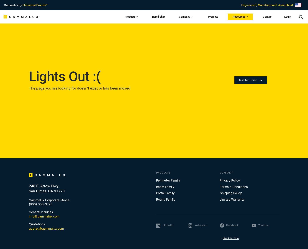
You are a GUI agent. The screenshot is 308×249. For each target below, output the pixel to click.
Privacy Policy (230, 180)
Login (287, 16)
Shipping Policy (231, 193)
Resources (239, 16)
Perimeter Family (168, 180)
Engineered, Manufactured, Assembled (267, 5)
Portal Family (165, 193)
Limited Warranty (232, 199)
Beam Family (165, 187)
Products (130, 16)
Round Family (165, 199)
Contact (267, 16)
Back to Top (231, 238)
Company (184, 16)
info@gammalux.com (44, 216)
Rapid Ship (158, 16)
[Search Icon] (300, 16)
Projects (213, 16)
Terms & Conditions (234, 187)
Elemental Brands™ (35, 5)
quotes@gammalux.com (46, 228)
